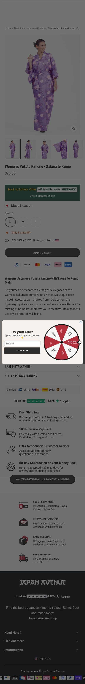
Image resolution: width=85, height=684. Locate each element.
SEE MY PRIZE (22, 350)
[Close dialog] (81, 322)
